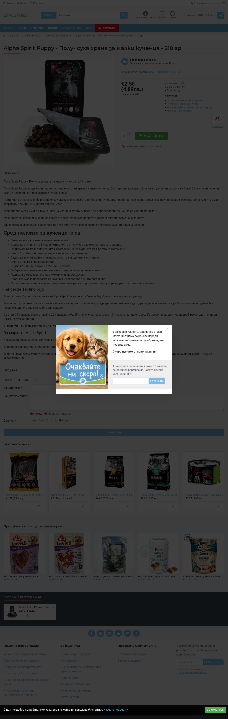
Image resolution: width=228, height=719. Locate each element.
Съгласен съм (215, 709)
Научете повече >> (115, 709)
